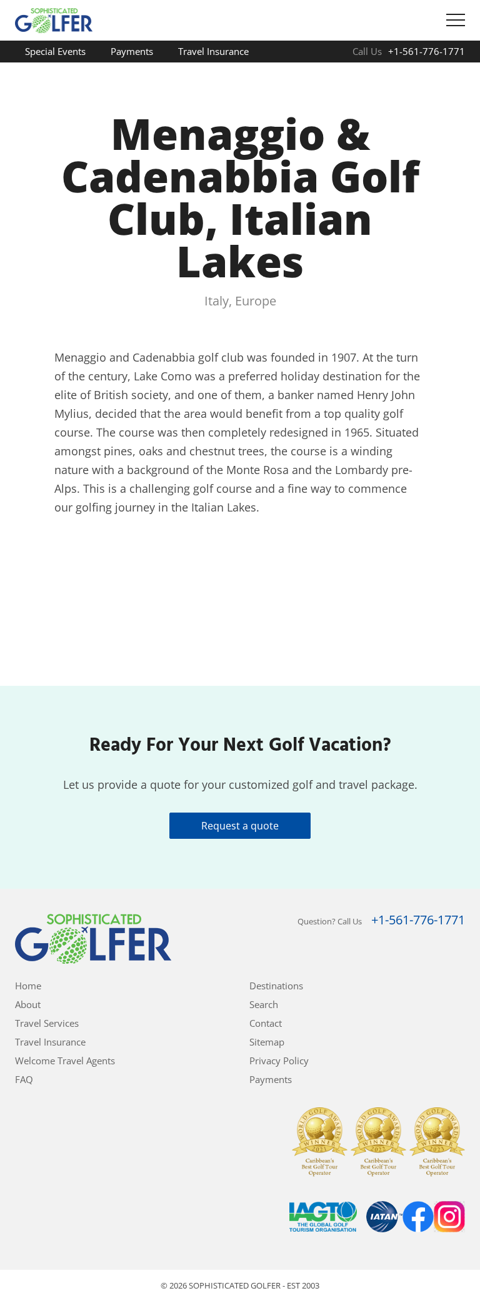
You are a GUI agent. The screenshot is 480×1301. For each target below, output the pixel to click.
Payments (132, 51)
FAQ (159, 73)
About (28, 1004)
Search (263, 1004)
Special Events (55, 51)
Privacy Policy (279, 1060)
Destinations (276, 985)
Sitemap (266, 1042)
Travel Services (47, 1023)
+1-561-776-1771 (426, 51)
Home (28, 985)
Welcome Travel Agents (75, 73)
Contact (265, 1023)
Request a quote (240, 826)
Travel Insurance (213, 51)
